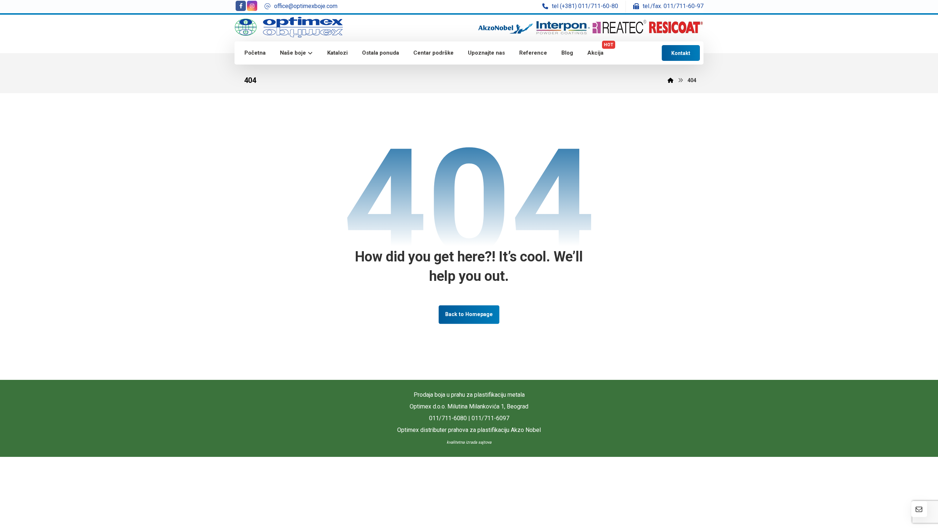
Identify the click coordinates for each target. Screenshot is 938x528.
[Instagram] (252, 6)
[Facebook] (241, 6)
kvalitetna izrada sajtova (469, 442)
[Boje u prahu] (288, 27)
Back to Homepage (469, 314)
